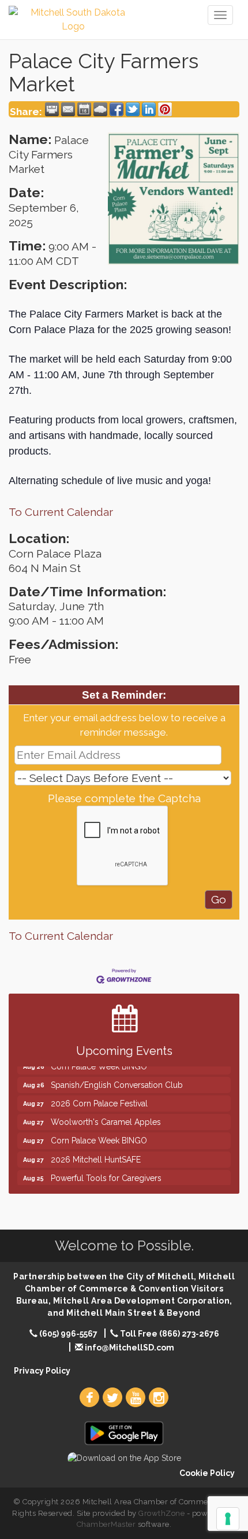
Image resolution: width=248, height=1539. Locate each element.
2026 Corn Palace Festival (99, 1097)
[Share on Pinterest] (165, 109)
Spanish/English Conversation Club (117, 1079)
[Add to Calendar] (84, 109)
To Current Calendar (61, 511)
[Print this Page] (52, 109)
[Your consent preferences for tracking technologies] (228, 1519)
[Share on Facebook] (116, 109)
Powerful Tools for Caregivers (106, 1172)
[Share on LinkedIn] (149, 109)
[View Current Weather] (100, 109)
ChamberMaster (106, 1524)
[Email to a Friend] (68, 109)
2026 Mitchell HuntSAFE (96, 1153)
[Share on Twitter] (133, 109)
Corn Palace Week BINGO (99, 1134)
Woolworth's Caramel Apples (106, 1116)
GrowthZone (161, 1513)
